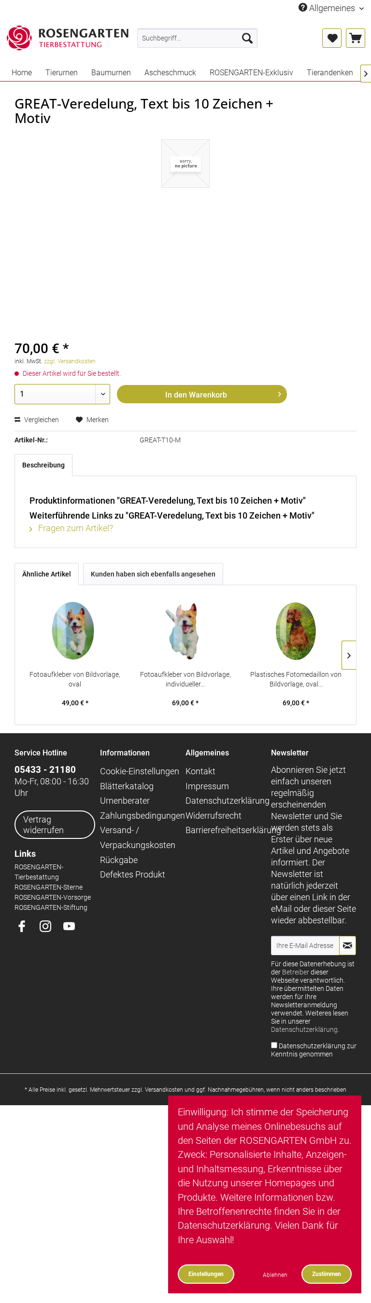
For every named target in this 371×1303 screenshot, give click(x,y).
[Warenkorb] (355, 38)
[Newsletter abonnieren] (347, 945)
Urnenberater (125, 801)
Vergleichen (41, 420)
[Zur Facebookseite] (25, 927)
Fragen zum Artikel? (74, 528)
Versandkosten (164, 1089)
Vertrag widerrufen (43, 824)
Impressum (207, 786)
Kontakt (200, 771)
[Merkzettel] (332, 38)
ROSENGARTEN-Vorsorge (52, 897)
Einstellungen (206, 1273)
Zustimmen (326, 1273)
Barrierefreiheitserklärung (226, 830)
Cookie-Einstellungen (139, 771)
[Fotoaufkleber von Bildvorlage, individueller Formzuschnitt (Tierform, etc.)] (186, 631)
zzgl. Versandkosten (70, 361)
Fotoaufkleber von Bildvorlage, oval (74, 679)
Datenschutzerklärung (226, 801)
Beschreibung (43, 465)
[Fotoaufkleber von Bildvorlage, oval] (75, 631)
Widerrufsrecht (214, 815)
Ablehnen (275, 1274)
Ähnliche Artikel (46, 574)
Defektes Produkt (132, 874)
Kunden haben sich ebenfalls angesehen (153, 574)
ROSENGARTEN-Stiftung (50, 908)
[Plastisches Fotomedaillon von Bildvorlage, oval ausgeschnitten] (296, 631)
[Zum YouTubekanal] (72, 927)
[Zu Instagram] (49, 927)
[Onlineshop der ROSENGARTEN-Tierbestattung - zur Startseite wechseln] (67, 40)
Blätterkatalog (127, 786)
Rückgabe (119, 860)
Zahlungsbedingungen (140, 815)
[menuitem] (197, 38)
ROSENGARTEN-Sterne (48, 887)
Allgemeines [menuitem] (332, 8)
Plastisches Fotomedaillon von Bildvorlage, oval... (296, 679)
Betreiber (295, 972)
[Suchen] (247, 38)
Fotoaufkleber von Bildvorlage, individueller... (185, 679)
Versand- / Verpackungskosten (137, 837)
